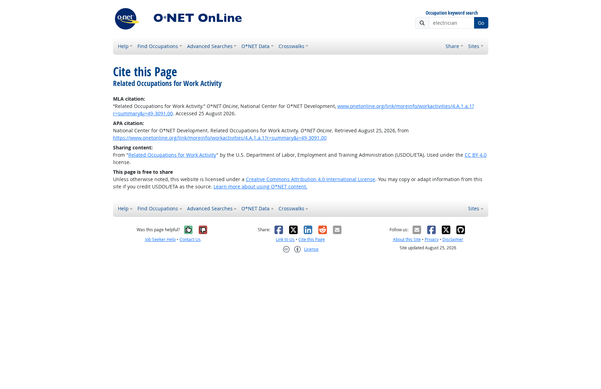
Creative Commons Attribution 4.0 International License (310, 179)
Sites (473, 46)
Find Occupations (157, 46)
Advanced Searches (210, 46)
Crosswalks (291, 46)
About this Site (407, 239)
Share (452, 46)
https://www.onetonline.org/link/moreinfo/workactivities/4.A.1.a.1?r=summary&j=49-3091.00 (220, 137)
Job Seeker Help (160, 239)
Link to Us (285, 239)
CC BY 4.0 (476, 154)
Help (123, 46)
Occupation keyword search (452, 13)
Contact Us (190, 239)
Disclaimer (452, 239)
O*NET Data (255, 46)
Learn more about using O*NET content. (260, 186)
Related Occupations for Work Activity (172, 154)
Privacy (432, 239)
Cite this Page (311, 239)
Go (481, 23)
